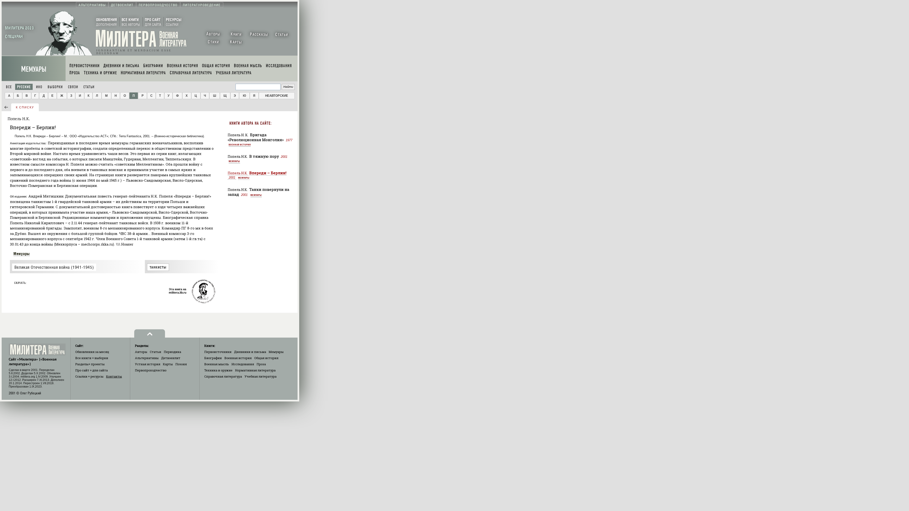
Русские (24, 86)
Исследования (243, 364)
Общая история (266, 358)
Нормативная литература (255, 370)
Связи (73, 86)
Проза (261, 364)
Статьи (88, 86)
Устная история (147, 364)
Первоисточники (218, 352)
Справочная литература (223, 376)
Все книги (91, 358)
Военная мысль (216, 364)
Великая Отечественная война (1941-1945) (54, 267)
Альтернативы (147, 358)
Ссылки (89, 376)
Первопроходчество (150, 370)
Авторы (141, 352)
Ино (39, 86)
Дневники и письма (250, 352)
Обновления (92, 352)
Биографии (213, 358)
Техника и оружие (218, 370)
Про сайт (91, 370)
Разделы (90, 364)
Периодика (172, 352)
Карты (168, 364)
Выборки (55, 86)
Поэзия (181, 364)
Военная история (240, 144)
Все (9, 86)
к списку (25, 107)
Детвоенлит (170, 358)
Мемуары (33, 69)
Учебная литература (260, 376)
